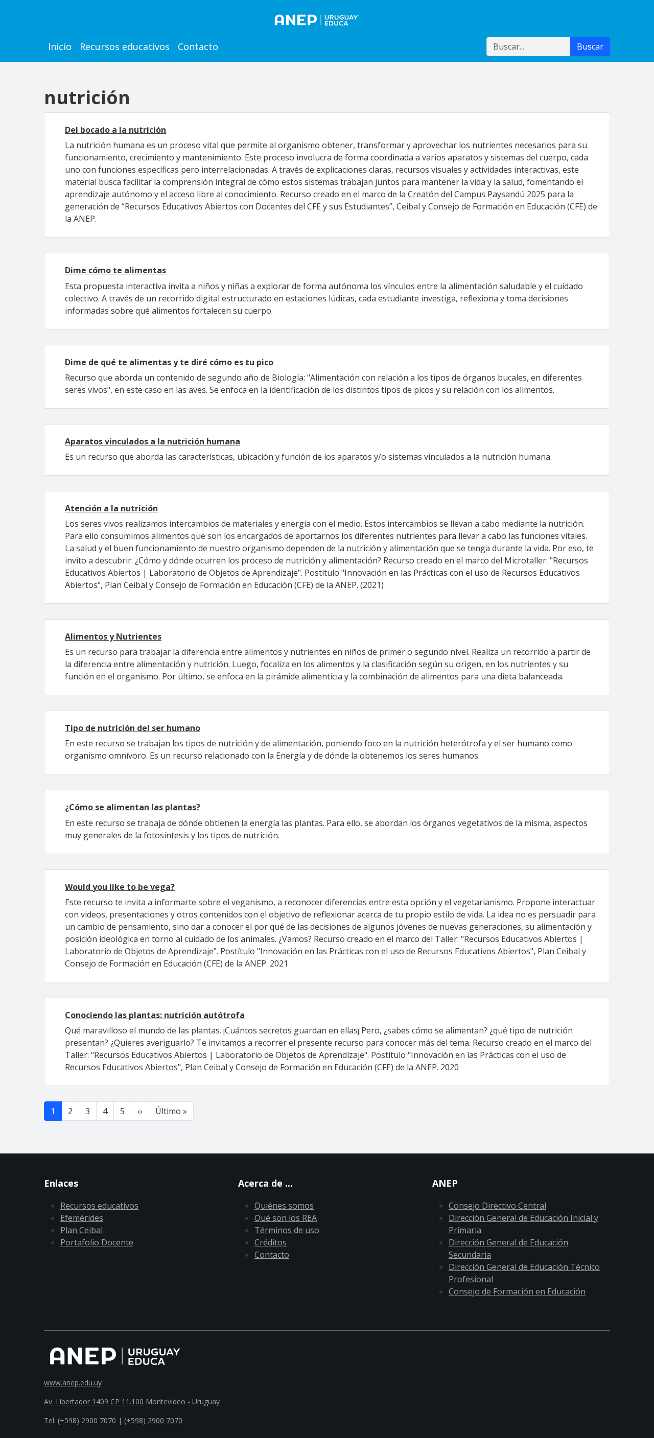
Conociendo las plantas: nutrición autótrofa (155, 1015)
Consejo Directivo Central (497, 1205)
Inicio (60, 46)
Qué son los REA (285, 1217)
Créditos (270, 1242)
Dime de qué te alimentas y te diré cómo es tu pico (169, 362)
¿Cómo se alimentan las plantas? (132, 807)
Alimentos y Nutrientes (113, 636)
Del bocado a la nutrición (115, 129)
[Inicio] (327, 20)
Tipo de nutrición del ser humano (132, 728)
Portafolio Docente (96, 1242)
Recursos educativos (125, 46)
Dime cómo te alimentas (115, 270)
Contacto (198, 46)
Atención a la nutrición (111, 508)
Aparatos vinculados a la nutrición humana (152, 441)
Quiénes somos (284, 1205)
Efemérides (81, 1217)
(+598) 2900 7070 (153, 1420)
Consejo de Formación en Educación (517, 1291)
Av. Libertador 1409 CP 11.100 (94, 1401)
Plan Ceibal (81, 1230)
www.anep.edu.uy (73, 1382)
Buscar (590, 46)
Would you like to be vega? (120, 886)
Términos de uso (286, 1230)
